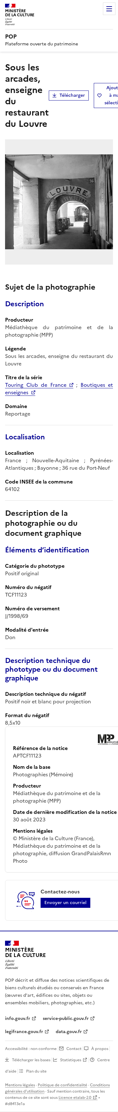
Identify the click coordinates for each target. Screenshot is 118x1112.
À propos (99, 1049)
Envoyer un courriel (65, 902)
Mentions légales (20, 1085)
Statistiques (70, 1060)
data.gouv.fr (69, 1031)
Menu (109, 9)
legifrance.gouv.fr (24, 1031)
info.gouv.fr (17, 1018)
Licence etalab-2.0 (75, 1097)
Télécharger (72, 95)
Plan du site (36, 1071)
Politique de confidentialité (62, 1085)
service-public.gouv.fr (66, 1018)
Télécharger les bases (31, 1060)
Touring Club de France (35, 385)
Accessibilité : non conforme (31, 1049)
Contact (73, 1049)
